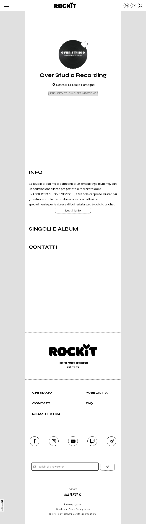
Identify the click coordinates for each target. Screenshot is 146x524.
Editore (70, 491)
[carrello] (126, 5)
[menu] (5, 5)
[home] (65, 5)
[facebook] (34, 441)
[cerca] (133, 5)
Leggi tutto (73, 210)
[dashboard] (140, 5)
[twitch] (92, 441)
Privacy (2, 506)
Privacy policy (83, 509)
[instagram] (54, 441)
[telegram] (111, 441)
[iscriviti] (107, 467)
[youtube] (73, 441)
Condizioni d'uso (65, 509)
